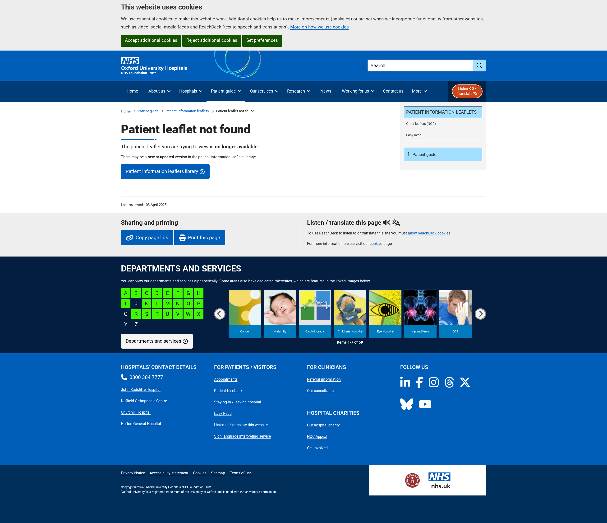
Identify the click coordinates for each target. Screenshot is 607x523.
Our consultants (320, 390)
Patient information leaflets (187, 111)
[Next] (480, 314)
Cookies (199, 473)
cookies (376, 243)
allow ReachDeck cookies (429, 233)
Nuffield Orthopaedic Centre (144, 401)
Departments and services (153, 341)
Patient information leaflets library (162, 171)
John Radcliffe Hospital (141, 389)
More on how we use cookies (319, 27)
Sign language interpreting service (242, 436)
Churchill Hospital (136, 412)
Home (126, 111)
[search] (479, 65)
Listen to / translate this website (241, 425)
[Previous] (219, 314)
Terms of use (241, 473)
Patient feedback (228, 390)
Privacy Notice (133, 473)
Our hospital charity (323, 425)
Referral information (324, 379)
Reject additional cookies (211, 40)
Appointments (226, 379)
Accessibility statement (169, 473)
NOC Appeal (317, 436)
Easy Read (223, 413)
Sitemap (218, 473)
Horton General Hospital (141, 423)
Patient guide (148, 111)
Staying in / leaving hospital (237, 402)
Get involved (317, 448)
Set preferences (262, 40)
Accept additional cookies (151, 40)
